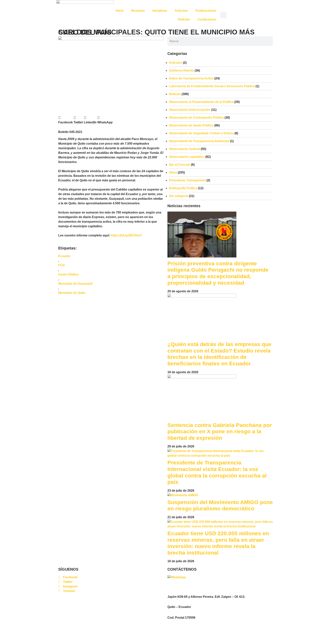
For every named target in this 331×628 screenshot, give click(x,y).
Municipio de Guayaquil (75, 283)
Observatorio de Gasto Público (191, 125)
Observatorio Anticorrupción (190, 109)
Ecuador (64, 256)
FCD (61, 265)
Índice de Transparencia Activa (191, 78)
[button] (223, 15)
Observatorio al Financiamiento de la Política (201, 101)
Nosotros (138, 10)
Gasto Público (68, 274)
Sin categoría (178, 196)
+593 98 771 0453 (199, 577)
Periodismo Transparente (187, 180)
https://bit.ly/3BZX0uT (126, 235)
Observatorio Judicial (184, 149)
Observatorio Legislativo (187, 156)
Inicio (120, 10)
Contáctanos (206, 19)
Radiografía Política (183, 188)
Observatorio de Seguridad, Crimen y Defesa (201, 133)
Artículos (181, 10)
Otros (173, 172)
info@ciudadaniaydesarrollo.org (189, 586)
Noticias (184, 19)
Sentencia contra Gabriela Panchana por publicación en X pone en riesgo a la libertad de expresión (219, 431)
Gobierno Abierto (181, 70)
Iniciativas (159, 10)
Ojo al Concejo (179, 164)
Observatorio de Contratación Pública (196, 117)
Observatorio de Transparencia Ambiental (199, 141)
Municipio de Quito (71, 292)
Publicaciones (206, 10)
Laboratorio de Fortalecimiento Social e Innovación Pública (212, 86)
